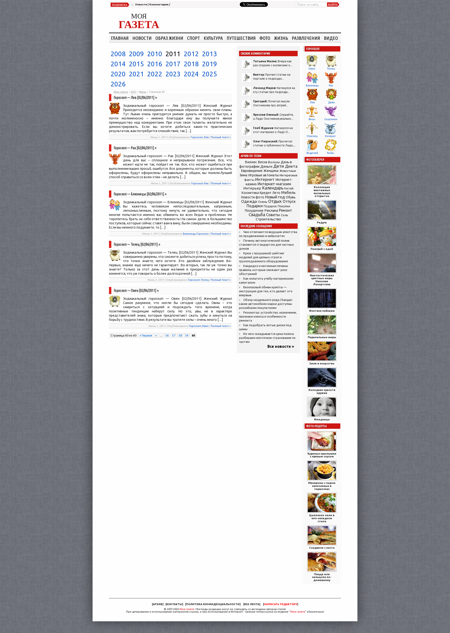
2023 (172, 74)
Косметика (250, 193)
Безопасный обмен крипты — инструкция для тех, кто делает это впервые (265, 291)
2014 (118, 63)
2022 (154, 74)
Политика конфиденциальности (213, 604)
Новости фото (252, 197)
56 (167, 335)
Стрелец (312, 136)
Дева (331, 102)
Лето (276, 193)
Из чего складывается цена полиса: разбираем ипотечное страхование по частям (267, 338)
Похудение (254, 210)
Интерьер (252, 188)
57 (173, 335)
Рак (206, 183)
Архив (157, 604)
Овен (205, 325)
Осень (262, 202)
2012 (191, 53)
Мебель (288, 192)
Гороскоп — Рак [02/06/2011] (134, 148)
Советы (273, 215)
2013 (209, 53)
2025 (209, 74)
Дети (278, 166)
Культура (213, 38)
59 (186, 335)
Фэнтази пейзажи (322, 310)
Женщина (270, 171)
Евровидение (251, 171)
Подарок (270, 206)
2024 (191, 74)
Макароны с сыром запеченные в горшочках (321, 485)
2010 (154, 53)
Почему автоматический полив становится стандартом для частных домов (266, 244)
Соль (284, 215)
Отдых (275, 201)
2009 (136, 53)
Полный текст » (221, 137)
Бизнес (251, 162)
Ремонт (285, 210)
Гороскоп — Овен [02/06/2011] (135, 290)
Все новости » (280, 346)
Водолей (312, 153)
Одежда (249, 201)
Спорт (193, 38)
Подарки (255, 206)
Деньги (266, 166)
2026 (118, 84)
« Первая (146, 335)
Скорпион (330, 119)
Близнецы (189, 233)
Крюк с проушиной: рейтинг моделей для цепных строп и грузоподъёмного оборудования (263, 257)
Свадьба (257, 214)
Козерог (330, 136)
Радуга (322, 222)
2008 (118, 53)
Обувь (291, 197)
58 (180, 335)
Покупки (284, 206)
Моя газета (187, 609)
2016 (154, 63)
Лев (206, 137)
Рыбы (330, 153)
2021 (136, 74)
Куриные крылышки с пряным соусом (322, 455)
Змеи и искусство (321, 363)
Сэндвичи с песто (322, 547)
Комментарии (158, 4)
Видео (331, 38)
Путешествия (241, 38)
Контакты (174, 604)
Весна (262, 162)
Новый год (275, 197)
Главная (120, 38)
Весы (312, 119)
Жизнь (281, 38)
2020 (118, 74)
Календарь (272, 187)
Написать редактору (280, 604)
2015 (136, 63)
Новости (141, 4)
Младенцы (322, 419)
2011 (172, 53)
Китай (288, 188)
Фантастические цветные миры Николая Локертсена (322, 280)
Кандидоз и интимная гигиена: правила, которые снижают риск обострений (263, 270)
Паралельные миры (322, 337)
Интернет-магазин (274, 184)
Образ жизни (169, 38)
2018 (191, 63)
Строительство (268, 219)
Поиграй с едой (322, 248)
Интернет (264, 179)
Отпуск (289, 201)
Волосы (274, 162)
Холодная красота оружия (321, 391)
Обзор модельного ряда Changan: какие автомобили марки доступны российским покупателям (266, 304)
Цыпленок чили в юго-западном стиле (321, 518)
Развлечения (306, 38)
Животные (287, 171)
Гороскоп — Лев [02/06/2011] (134, 97)
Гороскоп (197, 137)
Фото (264, 38)
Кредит (265, 193)
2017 (172, 63)
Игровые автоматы (263, 175)
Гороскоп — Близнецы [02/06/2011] (139, 194)
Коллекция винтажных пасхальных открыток (322, 191)
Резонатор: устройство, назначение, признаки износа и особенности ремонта (268, 316)
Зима (243, 175)
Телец (205, 279)
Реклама (271, 210)
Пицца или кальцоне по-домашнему (321, 577)
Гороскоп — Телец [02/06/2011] (136, 244)
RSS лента (251, 604)
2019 (209, 63)
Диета (291, 166)
